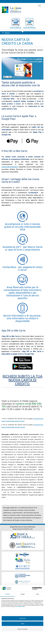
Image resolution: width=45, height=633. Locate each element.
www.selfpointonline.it (10, 167)
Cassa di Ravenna (11, 10)
